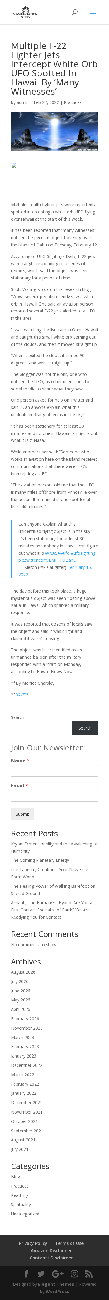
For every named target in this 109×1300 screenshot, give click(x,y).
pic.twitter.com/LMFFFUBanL (47, 560)
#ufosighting (83, 553)
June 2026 (20, 991)
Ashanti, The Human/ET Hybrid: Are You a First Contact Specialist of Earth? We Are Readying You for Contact (51, 910)
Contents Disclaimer (51, 1258)
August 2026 (23, 972)
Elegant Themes (56, 1284)
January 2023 (23, 1056)
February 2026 (25, 1018)
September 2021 (27, 1131)
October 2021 (24, 1121)
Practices (73, 102)
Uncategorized (25, 1214)
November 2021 (27, 1112)
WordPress (57, 1291)
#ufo (65, 553)
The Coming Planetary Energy (40, 860)
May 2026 (20, 1000)
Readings (20, 1195)
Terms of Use (69, 1243)
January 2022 (23, 1093)
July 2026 (19, 981)
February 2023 (25, 1046)
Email (19, 786)
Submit (22, 814)
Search (17, 717)
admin (23, 102)
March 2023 (22, 1037)
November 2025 (27, 1028)
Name (20, 760)
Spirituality (21, 1204)
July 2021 (19, 1149)
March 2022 (22, 1075)
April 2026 (20, 1009)
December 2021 (26, 1102)
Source (22, 694)
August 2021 (23, 1140)
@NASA (52, 553)
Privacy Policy (33, 1243)
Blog (15, 1176)
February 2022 (25, 1084)
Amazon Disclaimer (51, 1250)
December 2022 (26, 1065)
